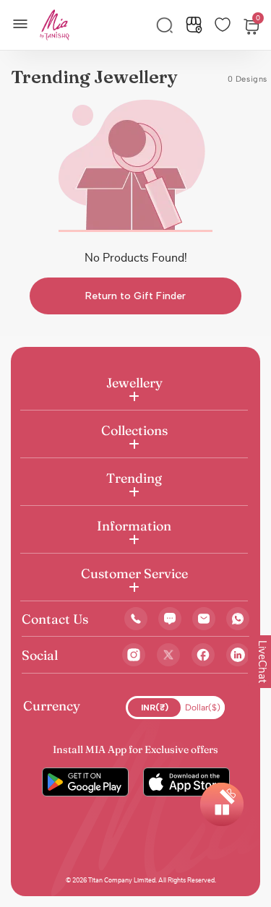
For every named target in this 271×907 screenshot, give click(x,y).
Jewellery (134, 382)
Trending (134, 478)
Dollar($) (202, 707)
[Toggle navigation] (24, 22)
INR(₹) (154, 707)
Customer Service (134, 573)
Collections (134, 430)
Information (134, 525)
